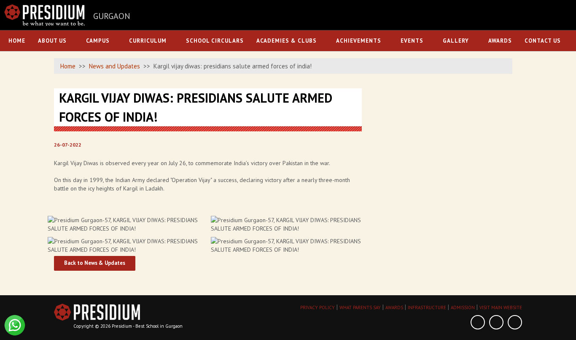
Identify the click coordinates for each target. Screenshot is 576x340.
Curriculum (148, 40)
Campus (98, 40)
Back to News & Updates (94, 263)
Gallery (456, 40)
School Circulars (215, 40)
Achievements (358, 40)
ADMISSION (463, 307)
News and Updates (114, 66)
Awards (500, 40)
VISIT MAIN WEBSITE (500, 307)
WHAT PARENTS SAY (360, 307)
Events (412, 40)
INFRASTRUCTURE (427, 307)
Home (16, 40)
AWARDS (394, 307)
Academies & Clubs (286, 40)
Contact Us (543, 40)
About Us (52, 40)
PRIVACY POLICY (317, 307)
